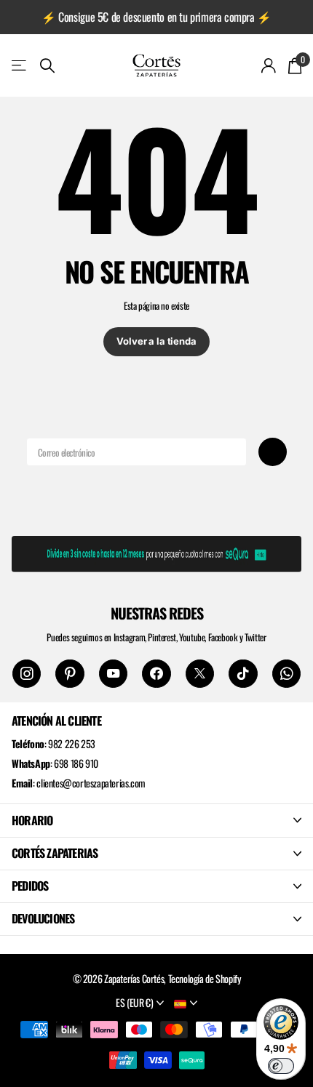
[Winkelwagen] (294, 65)
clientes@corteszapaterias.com (91, 782)
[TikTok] (243, 673)
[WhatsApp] (286, 673)
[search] (47, 65)
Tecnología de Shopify (204, 978)
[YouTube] (113, 673)
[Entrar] (269, 65)
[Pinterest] (69, 673)
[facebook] (156, 673)
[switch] (281, 1066)
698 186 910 (76, 763)
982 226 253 (71, 743)
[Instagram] (26, 673)
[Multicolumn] (156, 551)
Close (156, 820)
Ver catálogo (20, 65)
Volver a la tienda (156, 341)
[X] (200, 673)
